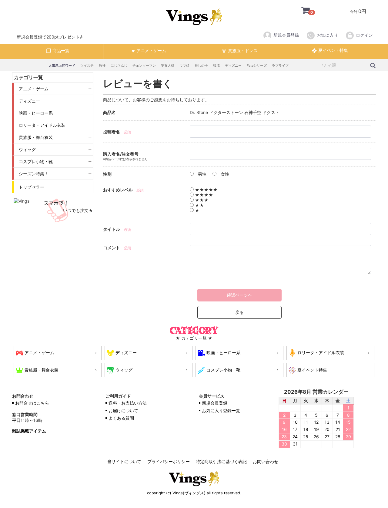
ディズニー (233, 65)
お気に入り (327, 35)
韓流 (216, 65)
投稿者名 (111, 131)
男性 (201, 174)
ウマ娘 (184, 65)
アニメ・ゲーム (33, 88)
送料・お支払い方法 (128, 402)
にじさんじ (119, 65)
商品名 (109, 112)
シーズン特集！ (33, 173)
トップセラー (31, 187)
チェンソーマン (144, 65)
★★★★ (203, 194)
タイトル (111, 229)
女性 (224, 174)
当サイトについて (124, 461)
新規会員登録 (286, 35)
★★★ (201, 200)
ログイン (364, 35)
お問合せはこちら (32, 402)
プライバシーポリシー (168, 461)
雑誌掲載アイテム (29, 431)
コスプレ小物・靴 (36, 161)
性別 (107, 174)
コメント (111, 247)
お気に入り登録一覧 (221, 410)
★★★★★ (206, 189)
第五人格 (167, 65)
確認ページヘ (239, 295)
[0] (301, 11)
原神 (102, 65)
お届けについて (123, 410)
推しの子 (201, 65)
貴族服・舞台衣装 (36, 137)
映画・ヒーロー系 (36, 113)
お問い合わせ (265, 461)
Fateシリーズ (257, 65)
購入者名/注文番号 (121, 153)
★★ (199, 205)
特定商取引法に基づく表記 (221, 461)
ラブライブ (280, 65)
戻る (239, 312)
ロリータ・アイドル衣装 (42, 125)
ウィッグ (27, 149)
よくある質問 (121, 418)
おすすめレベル (118, 189)
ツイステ (87, 65)
